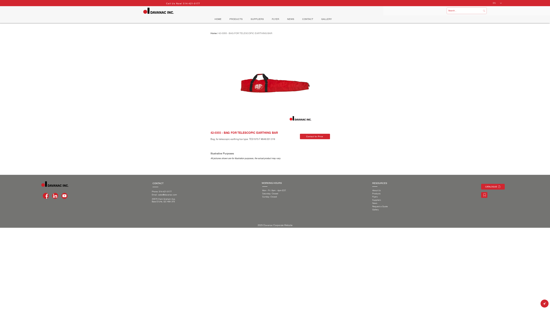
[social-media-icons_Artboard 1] (55, 195)
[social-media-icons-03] (64, 195)
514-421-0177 (191, 3)
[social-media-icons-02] (45, 195)
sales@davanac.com (167, 194)
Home (214, 33)
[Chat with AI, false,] (545, 304)
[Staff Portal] (484, 195)
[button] (315, 136)
